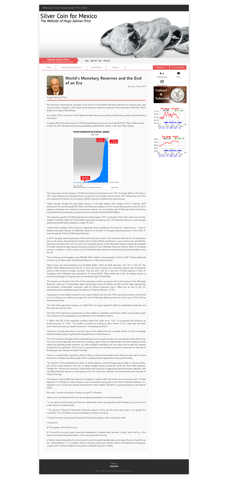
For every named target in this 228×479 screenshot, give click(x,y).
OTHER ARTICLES (96, 67)
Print (178, 77)
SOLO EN (178, 67)
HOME (49, 67)
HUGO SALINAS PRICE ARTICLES (71, 67)
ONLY (161, 67)
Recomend (162, 85)
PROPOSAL (115, 67)
